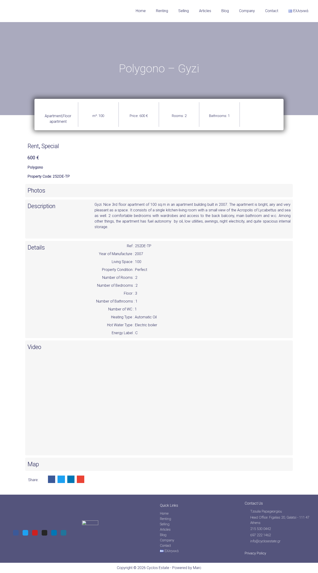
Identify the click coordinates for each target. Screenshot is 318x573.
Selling (183, 11)
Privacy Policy (255, 553)
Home (141, 11)
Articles (205, 11)
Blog (225, 11)
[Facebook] (16, 533)
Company (247, 11)
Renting (162, 11)
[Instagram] (44, 533)
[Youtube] (35, 533)
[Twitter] (25, 533)
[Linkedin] (54, 533)
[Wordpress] (63, 533)
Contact (271, 11)
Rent (33, 146)
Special (50, 146)
